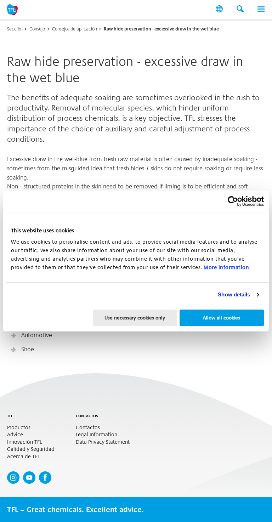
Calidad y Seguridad (31, 449)
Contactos (88, 428)
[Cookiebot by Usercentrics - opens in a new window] (233, 201)
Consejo (37, 29)
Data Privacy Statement (103, 442)
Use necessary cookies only (134, 317)
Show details (234, 294)
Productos (18, 428)
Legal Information (96, 435)
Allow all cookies (221, 317)
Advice (15, 435)
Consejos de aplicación (74, 29)
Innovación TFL (24, 442)
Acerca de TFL (23, 457)
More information (226, 267)
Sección (15, 29)
